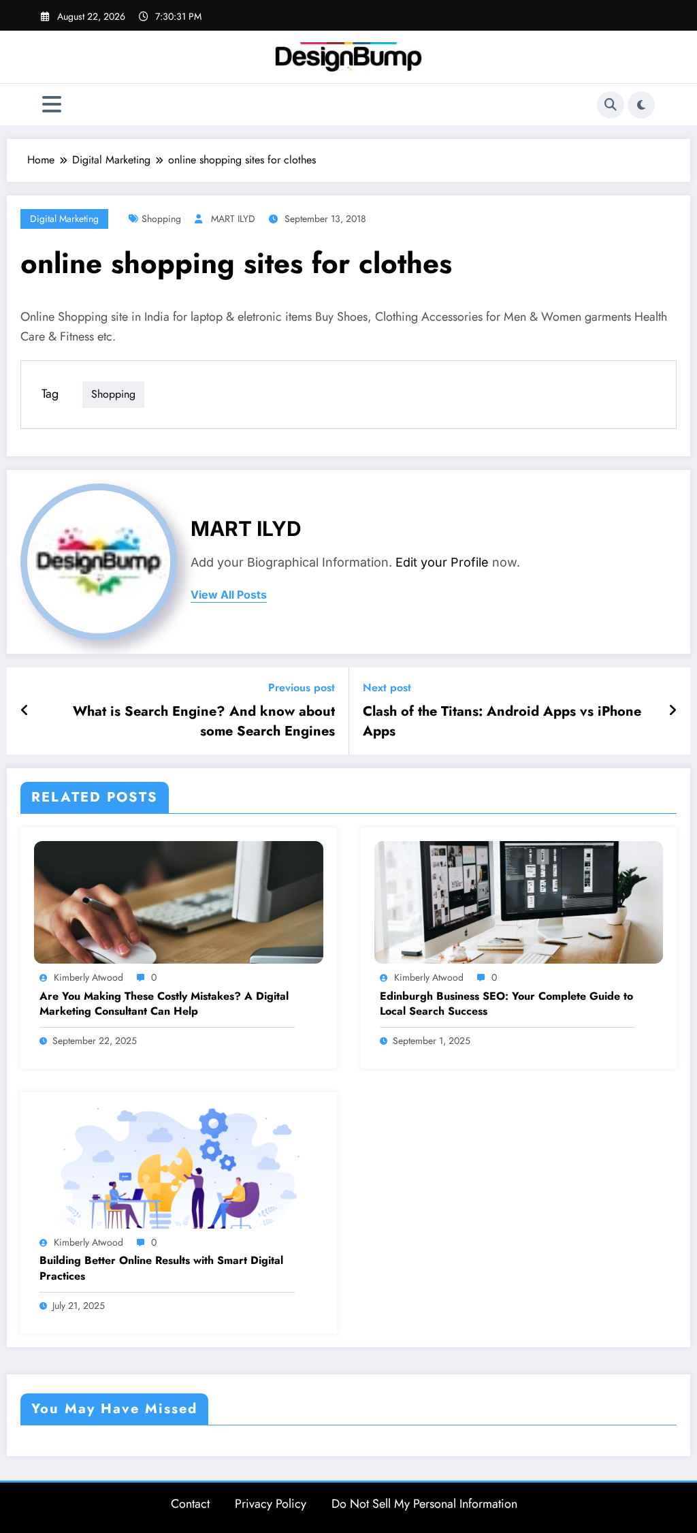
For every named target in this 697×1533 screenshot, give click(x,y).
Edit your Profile (442, 562)
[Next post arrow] (672, 711)
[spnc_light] (641, 104)
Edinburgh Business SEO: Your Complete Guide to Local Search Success (506, 1004)
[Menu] (51, 104)
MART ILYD (233, 218)
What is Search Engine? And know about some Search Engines (204, 721)
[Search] (610, 105)
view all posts (229, 594)
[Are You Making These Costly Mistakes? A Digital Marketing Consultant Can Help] (178, 901)
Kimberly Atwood (88, 977)
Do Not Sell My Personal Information (424, 1504)
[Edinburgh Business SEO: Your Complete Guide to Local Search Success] (519, 901)
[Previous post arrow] (24, 711)
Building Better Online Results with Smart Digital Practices (161, 1268)
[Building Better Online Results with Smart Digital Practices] (178, 1166)
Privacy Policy (270, 1504)
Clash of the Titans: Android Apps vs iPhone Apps (502, 721)
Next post (387, 687)
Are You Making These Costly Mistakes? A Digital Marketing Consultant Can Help (164, 1004)
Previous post (301, 687)
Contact (190, 1504)
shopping (161, 218)
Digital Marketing (64, 218)
